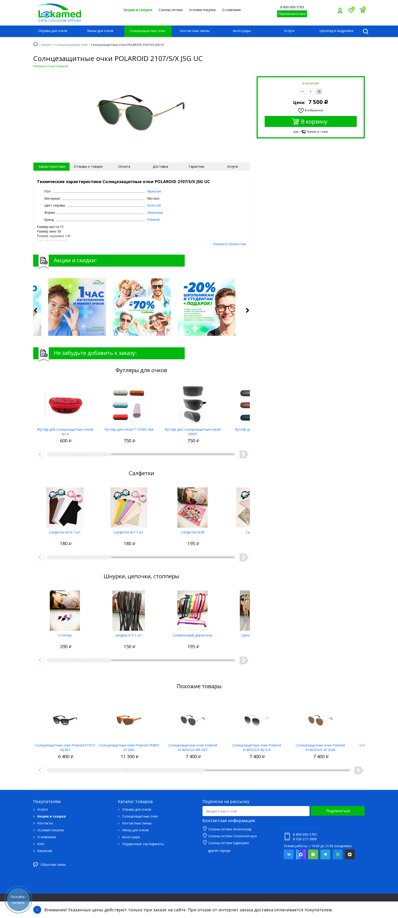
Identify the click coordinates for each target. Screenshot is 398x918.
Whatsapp (313, 854)
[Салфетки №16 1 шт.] (65, 506)
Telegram (325, 854)
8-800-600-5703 (292, 7)
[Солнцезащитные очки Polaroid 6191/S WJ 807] (65, 719)
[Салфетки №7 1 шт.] (129, 506)
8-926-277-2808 (305, 839)
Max (301, 854)
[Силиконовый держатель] (192, 609)
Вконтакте (289, 854)
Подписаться (338, 810)
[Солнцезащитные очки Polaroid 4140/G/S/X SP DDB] (320, 719)
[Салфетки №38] (192, 506)
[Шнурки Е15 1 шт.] (129, 609)
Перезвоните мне (292, 14)
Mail (337, 854)
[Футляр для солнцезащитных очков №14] (65, 403)
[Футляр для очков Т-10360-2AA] (129, 403)
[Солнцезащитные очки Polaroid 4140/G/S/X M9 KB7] (192, 719)
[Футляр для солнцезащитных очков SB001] (192, 403)
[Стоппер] (65, 609)
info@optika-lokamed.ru (301, 827)
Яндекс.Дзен (350, 854)
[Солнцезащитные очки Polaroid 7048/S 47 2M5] (129, 719)
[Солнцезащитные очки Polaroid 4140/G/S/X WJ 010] (256, 719)
